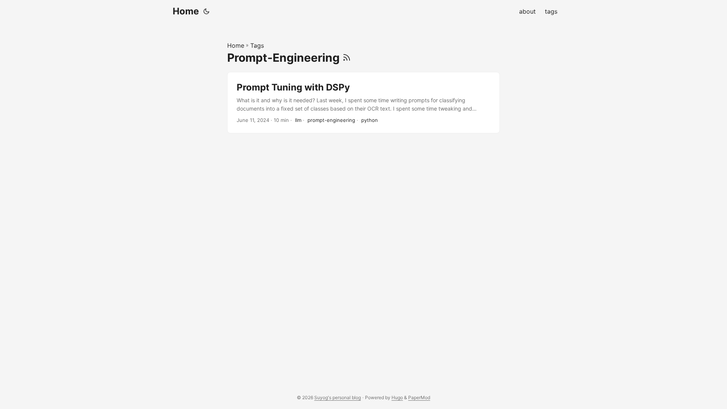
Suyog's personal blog (337, 397)
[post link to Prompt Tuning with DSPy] (363, 102)
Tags (257, 45)
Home (186, 11)
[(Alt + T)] (206, 11)
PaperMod (419, 397)
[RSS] (346, 57)
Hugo (397, 397)
